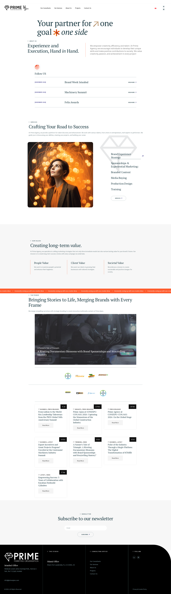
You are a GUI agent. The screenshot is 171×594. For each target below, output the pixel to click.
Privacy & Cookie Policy (140, 589)
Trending (78, 442)
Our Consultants (95, 561)
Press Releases (53, 409)
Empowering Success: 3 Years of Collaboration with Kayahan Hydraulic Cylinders (50, 481)
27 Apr (63, 472)
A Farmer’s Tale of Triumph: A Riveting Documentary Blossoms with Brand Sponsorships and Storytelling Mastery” (84, 450)
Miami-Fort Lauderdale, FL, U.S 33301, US (61, 565)
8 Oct (98, 439)
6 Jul (63, 407)
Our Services (94, 564)
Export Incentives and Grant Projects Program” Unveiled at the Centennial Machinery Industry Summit (50, 450)
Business (43, 409)
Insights (78, 409)
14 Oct (63, 439)
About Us (93, 568)
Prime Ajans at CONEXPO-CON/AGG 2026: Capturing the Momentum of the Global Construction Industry (85, 417)
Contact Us (93, 574)
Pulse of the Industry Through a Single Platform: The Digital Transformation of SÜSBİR (120, 448)
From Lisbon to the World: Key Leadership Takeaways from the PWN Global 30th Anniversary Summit (50, 415)
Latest (50, 442)
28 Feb (132, 407)
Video (85, 442)
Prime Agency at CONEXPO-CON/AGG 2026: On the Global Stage (120, 414)
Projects (93, 571)
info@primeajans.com (11, 580)
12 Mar (97, 407)
